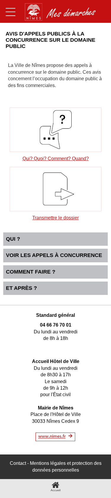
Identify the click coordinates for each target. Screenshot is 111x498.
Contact (18, 463)
